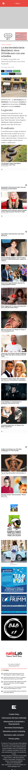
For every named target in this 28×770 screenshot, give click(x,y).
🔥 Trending (5, 670)
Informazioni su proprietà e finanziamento (14, 723)
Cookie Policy (14, 714)
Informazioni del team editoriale (14, 718)
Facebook (9, 71)
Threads (13, 73)
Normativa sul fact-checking (14, 731)
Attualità (8, 44)
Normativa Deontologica (14, 728)
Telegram (5, 73)
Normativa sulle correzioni (14, 735)
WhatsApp (17, 71)
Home (3, 44)
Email (19, 73)
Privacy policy (14, 739)
